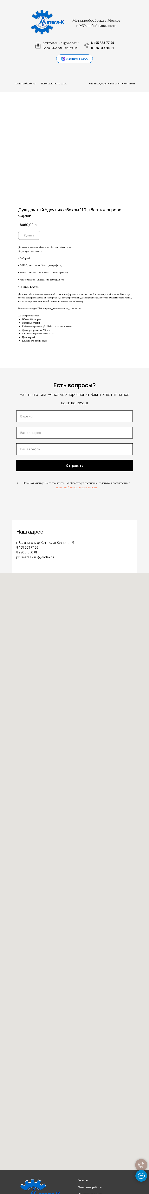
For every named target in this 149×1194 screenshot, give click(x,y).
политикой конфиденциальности (76, 487)
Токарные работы (90, 1187)
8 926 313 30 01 (102, 48)
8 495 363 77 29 (102, 43)
